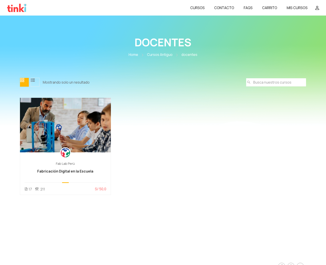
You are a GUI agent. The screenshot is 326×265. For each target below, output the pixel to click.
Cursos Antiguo (160, 54)
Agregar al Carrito (65, 125)
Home (133, 54)
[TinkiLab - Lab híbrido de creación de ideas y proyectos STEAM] (29, 7)
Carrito (269, 7)
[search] (248, 82)
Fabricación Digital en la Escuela (65, 171)
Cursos (197, 7)
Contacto (224, 7)
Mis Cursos (297, 7)
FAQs (248, 7)
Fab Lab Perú (65, 163)
